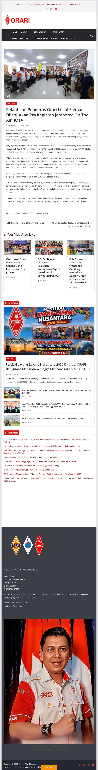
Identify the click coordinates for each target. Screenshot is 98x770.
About (24, 32)
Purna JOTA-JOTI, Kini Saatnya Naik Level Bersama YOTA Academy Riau (52, 418)
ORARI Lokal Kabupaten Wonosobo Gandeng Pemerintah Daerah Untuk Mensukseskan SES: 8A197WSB (78, 270)
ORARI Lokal (11, 104)
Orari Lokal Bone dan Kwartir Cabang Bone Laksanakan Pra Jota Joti (16, 265)
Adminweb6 (23, 374)
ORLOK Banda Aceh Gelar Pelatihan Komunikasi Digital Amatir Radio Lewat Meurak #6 (49, 267)
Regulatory (58, 32)
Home (14, 32)
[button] (28, 32)
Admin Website (24, 126)
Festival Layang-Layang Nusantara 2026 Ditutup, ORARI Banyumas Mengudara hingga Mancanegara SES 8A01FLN (48, 366)
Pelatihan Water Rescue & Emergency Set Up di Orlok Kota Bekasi (71, 224)
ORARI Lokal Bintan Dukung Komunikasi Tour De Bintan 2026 (29, 470)
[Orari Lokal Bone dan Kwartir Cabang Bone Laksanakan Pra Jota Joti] (17, 242)
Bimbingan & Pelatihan (46, 38)
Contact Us (66, 38)
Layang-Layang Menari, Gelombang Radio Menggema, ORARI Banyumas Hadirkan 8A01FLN (57, 391)
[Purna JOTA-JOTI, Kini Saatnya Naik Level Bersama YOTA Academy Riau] (12, 420)
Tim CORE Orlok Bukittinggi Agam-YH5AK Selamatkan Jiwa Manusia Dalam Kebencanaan (40, 461)
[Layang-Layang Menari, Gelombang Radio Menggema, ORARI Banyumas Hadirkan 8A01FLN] (12, 393)
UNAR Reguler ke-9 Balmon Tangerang (25, 222)
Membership (40, 32)
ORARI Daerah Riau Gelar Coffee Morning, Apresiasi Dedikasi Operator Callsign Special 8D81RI (43, 474)
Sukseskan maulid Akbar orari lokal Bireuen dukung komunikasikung (31, 465)
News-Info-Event (20, 38)
